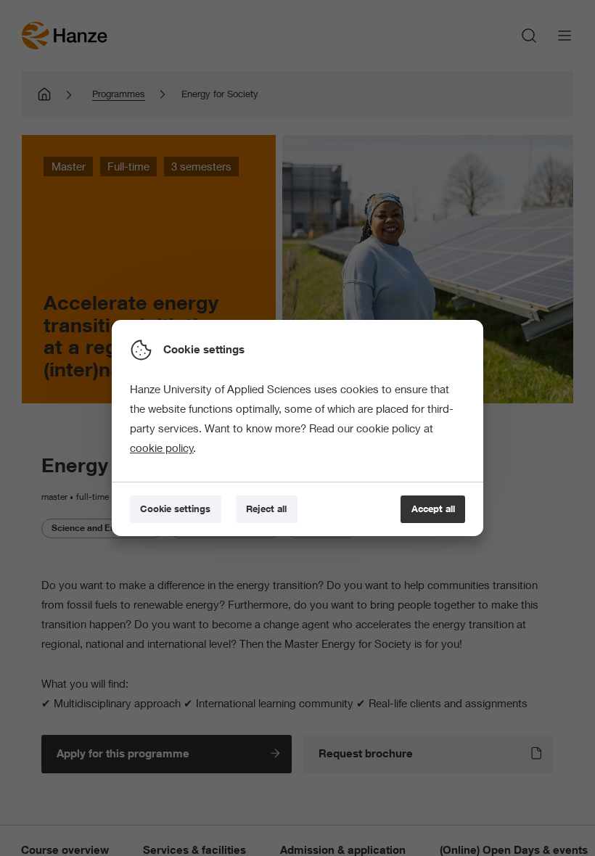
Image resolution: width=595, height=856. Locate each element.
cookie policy (162, 447)
